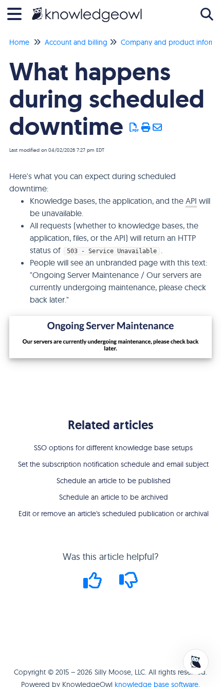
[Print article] (146, 127)
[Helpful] (94, 584)
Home (19, 42)
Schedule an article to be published (114, 480)
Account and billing (76, 42)
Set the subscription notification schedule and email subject (113, 464)
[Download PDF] (134, 127)
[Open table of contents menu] (18, 12)
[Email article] (157, 127)
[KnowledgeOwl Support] (87, 9)
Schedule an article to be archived (113, 497)
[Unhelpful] (128, 584)
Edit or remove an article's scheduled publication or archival (114, 513)
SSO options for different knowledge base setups (113, 447)
